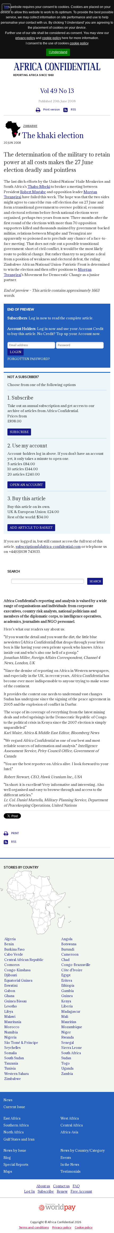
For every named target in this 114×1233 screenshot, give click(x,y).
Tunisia (10, 1068)
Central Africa (71, 1125)
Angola (66, 939)
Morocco (11, 1027)
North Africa (13, 1132)
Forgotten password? (28, 359)
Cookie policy (84, 1227)
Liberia (67, 1006)
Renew (62, 1191)
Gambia (67, 991)
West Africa (69, 1118)
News (7, 1100)
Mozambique (71, 1027)
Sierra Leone (71, 1047)
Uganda (67, 1068)
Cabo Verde (13, 954)
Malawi (9, 1016)
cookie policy (51, 38)
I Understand (58, 52)
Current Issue (14, 1107)
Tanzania (11, 1063)
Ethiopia (67, 985)
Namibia (11, 1032)
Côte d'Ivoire (71, 970)
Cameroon (69, 954)
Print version (51, 109)
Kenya (66, 1001)
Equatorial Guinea (18, 980)
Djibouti (10, 975)
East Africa (11, 1118)
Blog (7, 1157)
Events (65, 1157)
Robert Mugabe (33, 191)
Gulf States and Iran (18, 1139)
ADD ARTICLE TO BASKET (31, 527)
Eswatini (10, 985)
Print (15, 833)
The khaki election (53, 135)
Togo (65, 1063)
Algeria (10, 939)
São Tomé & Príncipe (21, 1042)
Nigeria (10, 1037)
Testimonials (70, 1171)
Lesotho (10, 1006)
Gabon (9, 991)
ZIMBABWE (30, 126)
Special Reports (15, 1164)
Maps (7, 1171)
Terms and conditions (34, 1227)
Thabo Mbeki (39, 186)
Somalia (10, 1053)
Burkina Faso (14, 949)
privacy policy (25, 38)
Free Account (81, 1191)
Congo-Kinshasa (17, 970)
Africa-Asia (69, 1132)
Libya (8, 1011)
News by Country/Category (82, 1150)
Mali (64, 1016)
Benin (9, 944)
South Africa (71, 1053)
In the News (69, 1164)
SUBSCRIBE (19, 432)
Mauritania (12, 1022)
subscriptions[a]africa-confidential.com (48, 546)
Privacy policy (61, 1227)
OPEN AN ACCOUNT (26, 485)
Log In (29, 1191)
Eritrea (66, 980)
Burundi (67, 949)
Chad (65, 959)
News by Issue (14, 1150)
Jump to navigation (6, 7)
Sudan (66, 1058)
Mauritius (68, 1022)
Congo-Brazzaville (75, 965)
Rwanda (67, 1037)
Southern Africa (16, 1125)
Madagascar (70, 1011)
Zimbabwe (12, 1079)
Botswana (68, 944)
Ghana (9, 996)
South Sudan (14, 1058)
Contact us (61, 1186)
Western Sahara (16, 1073)
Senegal (67, 1042)
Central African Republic (23, 959)
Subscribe (46, 1191)
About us (43, 1186)
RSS (73, 109)
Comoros (12, 965)
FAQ (76, 1186)
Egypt (66, 975)
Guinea (67, 996)
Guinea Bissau (15, 1001)
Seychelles (12, 1047)
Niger (66, 1032)
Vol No (57, 91)
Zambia (67, 1073)
